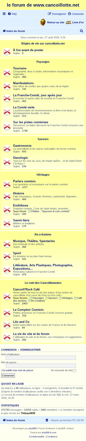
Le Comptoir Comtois (28, 309)
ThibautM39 (28, 413)
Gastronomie (22, 145)
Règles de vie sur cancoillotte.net (43, 43)
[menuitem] (12, 14)
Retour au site (55, 22)
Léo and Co (21, 322)
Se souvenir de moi (62, 370)
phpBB (32, 428)
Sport (17, 253)
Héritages (43, 174)
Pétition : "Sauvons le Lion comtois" (50, 211)
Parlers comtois (24, 181)
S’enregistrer (30, 349)
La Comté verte (23, 107)
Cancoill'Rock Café (26, 289)
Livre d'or (78, 22)
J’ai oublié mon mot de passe (17, 370)
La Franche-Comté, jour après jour (37, 95)
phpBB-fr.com (49, 432)
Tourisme (19, 68)
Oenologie (20, 157)
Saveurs (43, 139)
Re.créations (43, 234)
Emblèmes (20, 205)
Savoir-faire (21, 220)
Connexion (9, 349)
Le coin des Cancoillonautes (43, 282)
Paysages (43, 61)
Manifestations (23, 83)
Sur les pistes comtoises (30, 122)
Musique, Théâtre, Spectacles (34, 241)
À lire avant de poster (28, 50)
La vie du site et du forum (31, 334)
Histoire (18, 193)
